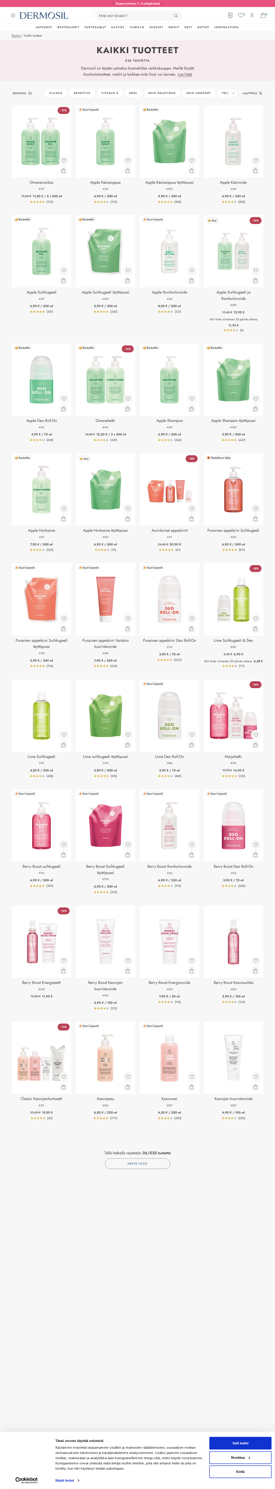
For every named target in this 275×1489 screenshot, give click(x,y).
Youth (227, 93)
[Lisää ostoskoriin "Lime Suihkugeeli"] (63, 744)
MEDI (133, 93)
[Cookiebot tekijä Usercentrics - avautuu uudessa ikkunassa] (26, 1480)
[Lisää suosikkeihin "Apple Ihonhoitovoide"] (192, 270)
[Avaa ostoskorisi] (263, 15)
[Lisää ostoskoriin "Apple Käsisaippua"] (127, 170)
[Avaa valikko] (13, 15)
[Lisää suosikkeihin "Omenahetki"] (128, 399)
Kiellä (240, 1472)
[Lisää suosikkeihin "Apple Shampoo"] (192, 399)
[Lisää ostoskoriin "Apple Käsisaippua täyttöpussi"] (191, 170)
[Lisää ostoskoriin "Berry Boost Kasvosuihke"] (255, 970)
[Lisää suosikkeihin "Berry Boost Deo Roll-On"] (256, 844)
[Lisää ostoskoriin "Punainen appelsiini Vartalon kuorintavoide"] (127, 628)
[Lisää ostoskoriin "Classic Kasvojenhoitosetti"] (63, 1087)
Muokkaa (238, 1457)
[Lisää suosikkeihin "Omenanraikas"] (64, 160)
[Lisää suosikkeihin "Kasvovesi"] (192, 1077)
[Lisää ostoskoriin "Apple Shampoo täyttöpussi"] (255, 408)
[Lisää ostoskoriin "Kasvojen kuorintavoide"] (255, 1087)
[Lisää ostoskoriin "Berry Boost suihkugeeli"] (63, 854)
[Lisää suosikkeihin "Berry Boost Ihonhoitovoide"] (192, 844)
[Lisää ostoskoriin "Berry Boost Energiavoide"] (191, 970)
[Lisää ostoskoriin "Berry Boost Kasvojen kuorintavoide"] (127, 970)
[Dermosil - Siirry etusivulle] (44, 15)
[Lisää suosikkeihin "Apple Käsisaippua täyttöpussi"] (192, 160)
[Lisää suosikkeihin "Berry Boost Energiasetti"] (64, 961)
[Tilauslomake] (230, 15)
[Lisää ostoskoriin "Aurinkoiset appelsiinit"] (191, 518)
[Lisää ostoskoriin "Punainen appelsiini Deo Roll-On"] (191, 628)
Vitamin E (109, 93)
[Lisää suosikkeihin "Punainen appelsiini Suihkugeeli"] (256, 508)
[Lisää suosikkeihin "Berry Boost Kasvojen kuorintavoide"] (128, 961)
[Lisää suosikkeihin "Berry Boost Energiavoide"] (192, 961)
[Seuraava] (233, 93)
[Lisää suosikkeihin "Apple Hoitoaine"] (64, 508)
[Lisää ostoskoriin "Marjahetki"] (255, 744)
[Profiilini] (252, 15)
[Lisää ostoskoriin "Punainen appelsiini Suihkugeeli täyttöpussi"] (63, 628)
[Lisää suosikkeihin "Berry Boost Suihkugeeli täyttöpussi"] (128, 844)
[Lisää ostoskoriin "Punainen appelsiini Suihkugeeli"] (255, 518)
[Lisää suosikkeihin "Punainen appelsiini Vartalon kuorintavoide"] (128, 618)
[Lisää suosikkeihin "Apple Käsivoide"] (256, 160)
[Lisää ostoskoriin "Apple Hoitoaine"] (63, 518)
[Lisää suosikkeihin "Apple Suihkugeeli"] (64, 270)
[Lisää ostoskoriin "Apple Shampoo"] (191, 408)
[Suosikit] (241, 15)
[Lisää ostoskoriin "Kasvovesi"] (191, 1087)
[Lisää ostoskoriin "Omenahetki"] (127, 408)
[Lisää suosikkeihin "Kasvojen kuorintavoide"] (256, 1077)
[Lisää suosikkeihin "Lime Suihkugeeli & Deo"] (256, 618)
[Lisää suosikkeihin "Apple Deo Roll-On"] (64, 399)
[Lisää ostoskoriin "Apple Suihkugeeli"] (63, 280)
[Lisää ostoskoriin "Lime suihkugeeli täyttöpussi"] (127, 744)
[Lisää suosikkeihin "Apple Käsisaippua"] (128, 160)
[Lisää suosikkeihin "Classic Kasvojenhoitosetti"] (64, 1077)
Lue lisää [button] (185, 74)
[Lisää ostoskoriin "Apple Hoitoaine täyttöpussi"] (127, 518)
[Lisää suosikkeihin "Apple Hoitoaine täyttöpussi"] (128, 508)
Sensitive (82, 93)
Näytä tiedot (64, 1480)
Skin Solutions (162, 93)
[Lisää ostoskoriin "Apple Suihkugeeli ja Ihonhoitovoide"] (255, 280)
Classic (56, 93)
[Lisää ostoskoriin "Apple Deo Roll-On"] (63, 408)
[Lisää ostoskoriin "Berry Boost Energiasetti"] (63, 970)
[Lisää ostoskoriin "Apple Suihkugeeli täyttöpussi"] (127, 280)
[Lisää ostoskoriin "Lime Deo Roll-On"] (191, 744)
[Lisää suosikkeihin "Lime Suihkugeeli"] (64, 735)
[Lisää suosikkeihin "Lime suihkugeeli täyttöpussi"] (128, 735)
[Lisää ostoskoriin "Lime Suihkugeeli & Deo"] (255, 628)
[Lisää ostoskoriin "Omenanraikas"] (63, 170)
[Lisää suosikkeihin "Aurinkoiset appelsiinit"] (192, 508)
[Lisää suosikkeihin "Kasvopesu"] (128, 1077)
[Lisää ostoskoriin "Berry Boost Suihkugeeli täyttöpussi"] (127, 854)
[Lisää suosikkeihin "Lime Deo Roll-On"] (192, 735)
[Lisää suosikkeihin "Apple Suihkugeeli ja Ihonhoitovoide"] (256, 270)
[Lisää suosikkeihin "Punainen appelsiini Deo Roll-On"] (192, 618)
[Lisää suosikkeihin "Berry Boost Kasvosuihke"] (256, 961)
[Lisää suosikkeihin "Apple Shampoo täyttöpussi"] (256, 399)
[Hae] (175, 15)
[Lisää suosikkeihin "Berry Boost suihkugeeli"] (64, 844)
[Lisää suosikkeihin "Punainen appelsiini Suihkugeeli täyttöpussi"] (64, 618)
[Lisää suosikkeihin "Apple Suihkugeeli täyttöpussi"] (128, 270)
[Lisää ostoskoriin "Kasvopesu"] (127, 1087)
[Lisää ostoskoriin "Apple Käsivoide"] (255, 170)
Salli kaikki (240, 1443)
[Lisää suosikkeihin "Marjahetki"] (256, 735)
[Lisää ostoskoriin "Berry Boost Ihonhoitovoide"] (191, 854)
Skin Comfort (199, 93)
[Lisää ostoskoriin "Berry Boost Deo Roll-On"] (255, 854)
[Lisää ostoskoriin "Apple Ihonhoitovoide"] (191, 280)
